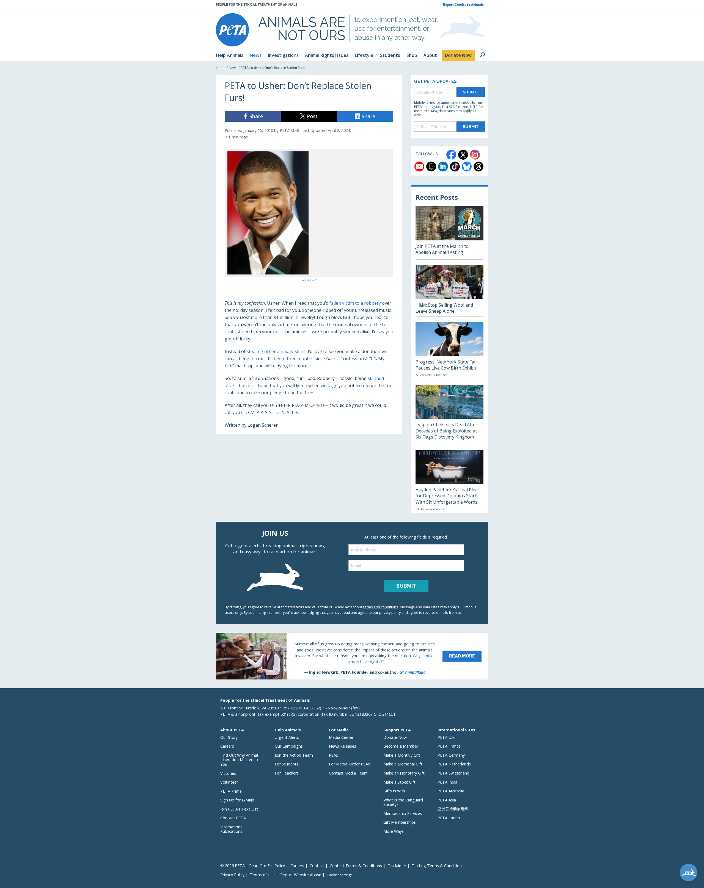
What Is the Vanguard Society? (403, 802)
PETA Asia (447, 800)
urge (332, 385)
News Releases (342, 746)
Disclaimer (396, 865)
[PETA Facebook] (451, 155)
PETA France (449, 746)
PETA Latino (449, 817)
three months (299, 359)
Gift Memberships (399, 822)
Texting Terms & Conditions (438, 865)
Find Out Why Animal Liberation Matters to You (240, 760)
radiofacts (307, 280)
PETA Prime (231, 791)
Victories (228, 773)
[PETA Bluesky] (467, 166)
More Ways (393, 831)
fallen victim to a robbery (355, 303)
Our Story (229, 737)
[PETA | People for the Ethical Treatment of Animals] (232, 29)
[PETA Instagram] (475, 155)
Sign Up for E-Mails (237, 800)
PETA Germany (451, 755)
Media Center (341, 737)
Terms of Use (262, 874)
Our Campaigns (289, 746)
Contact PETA (233, 817)
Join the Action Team (294, 755)
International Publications (231, 829)
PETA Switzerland (453, 773)
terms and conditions (380, 606)
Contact (317, 865)
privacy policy (390, 612)
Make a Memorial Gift (402, 764)
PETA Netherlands (454, 764)
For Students (286, 764)
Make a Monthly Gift (401, 755)
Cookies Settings (339, 875)
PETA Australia (451, 790)
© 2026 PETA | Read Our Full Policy (252, 865)
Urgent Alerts (287, 737)
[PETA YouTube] (419, 166)
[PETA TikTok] (455, 166)
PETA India (447, 782)
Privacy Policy (232, 874)
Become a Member (400, 746)
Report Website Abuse (300, 874)
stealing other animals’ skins (276, 351)
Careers (227, 746)
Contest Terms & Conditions (356, 865)
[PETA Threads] (478, 166)
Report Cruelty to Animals (463, 5)
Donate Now (395, 737)
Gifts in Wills (394, 790)
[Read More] (352, 656)
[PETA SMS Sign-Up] (431, 166)
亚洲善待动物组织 (453, 808)
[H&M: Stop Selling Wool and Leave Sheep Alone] (449, 290)
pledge (277, 393)
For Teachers (287, 773)
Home (221, 67)
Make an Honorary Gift (404, 773)
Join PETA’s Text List (239, 809)
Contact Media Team (348, 773)
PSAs (333, 755)
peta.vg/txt (432, 106)
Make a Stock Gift (399, 782)
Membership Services (402, 813)
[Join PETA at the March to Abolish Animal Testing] (449, 232)
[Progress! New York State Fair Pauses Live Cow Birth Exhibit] (449, 350)
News (233, 67)
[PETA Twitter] (463, 155)
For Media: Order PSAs (349, 764)
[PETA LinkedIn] (443, 166)
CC (316, 280)
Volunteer (229, 782)
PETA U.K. (446, 737)
